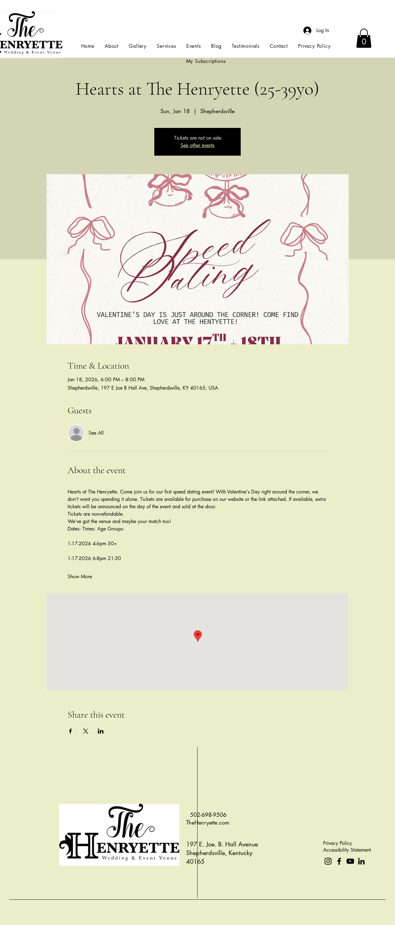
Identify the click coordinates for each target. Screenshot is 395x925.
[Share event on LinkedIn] (101, 731)
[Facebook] (339, 861)
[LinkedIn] (361, 861)
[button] (364, 38)
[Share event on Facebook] (70, 731)
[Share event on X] (86, 731)
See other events (197, 145)
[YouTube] (350, 861)
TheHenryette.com (207, 822)
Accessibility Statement (347, 850)
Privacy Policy (337, 843)
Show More (80, 576)
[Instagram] (328, 861)
